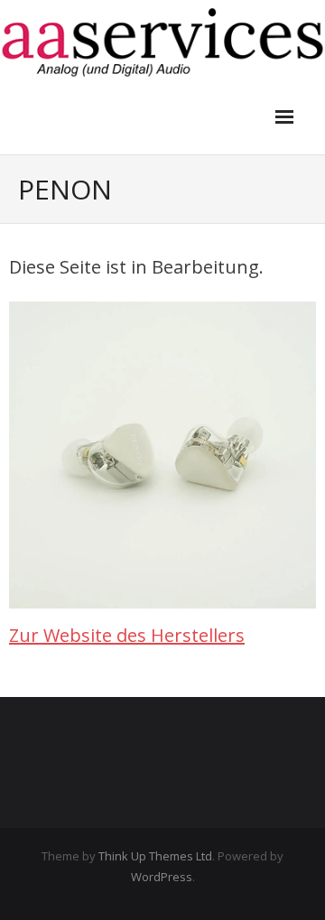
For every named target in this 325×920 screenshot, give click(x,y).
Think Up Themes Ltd (155, 856)
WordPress (161, 877)
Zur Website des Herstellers (127, 635)
